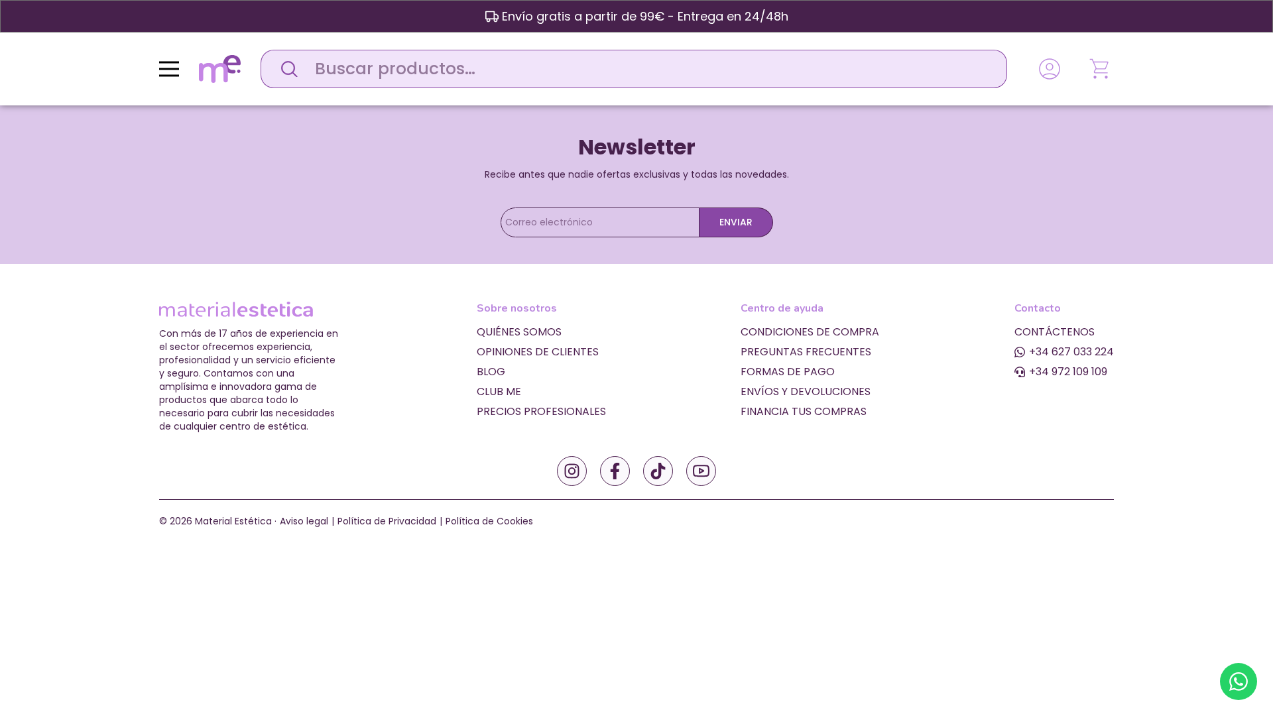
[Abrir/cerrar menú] (169, 69)
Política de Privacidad (386, 521)
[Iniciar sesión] (1049, 69)
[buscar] (286, 69)
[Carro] (1100, 69)
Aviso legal (304, 521)
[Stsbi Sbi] (572, 471)
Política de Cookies (489, 521)
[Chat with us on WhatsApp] (1238, 681)
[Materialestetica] (220, 68)
